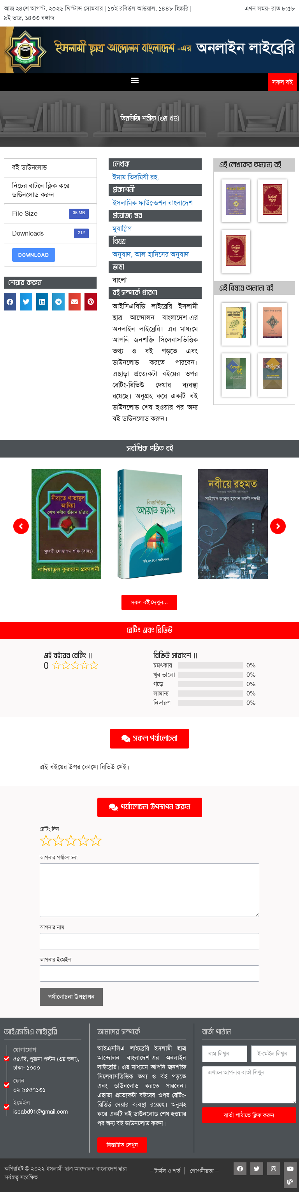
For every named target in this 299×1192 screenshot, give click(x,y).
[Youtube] (290, 1168)
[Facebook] (240, 1168)
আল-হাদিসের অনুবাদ (162, 254)
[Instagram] (273, 1168)
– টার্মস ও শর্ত (165, 1171)
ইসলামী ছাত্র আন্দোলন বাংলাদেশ (81, 1168)
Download (33, 255)
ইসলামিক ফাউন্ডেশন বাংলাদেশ (153, 203)
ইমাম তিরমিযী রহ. (136, 177)
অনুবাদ (122, 254)
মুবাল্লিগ (122, 228)
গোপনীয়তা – (204, 1171)
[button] (134, 79)
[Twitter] (256, 1168)
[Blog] (290, 1181)
